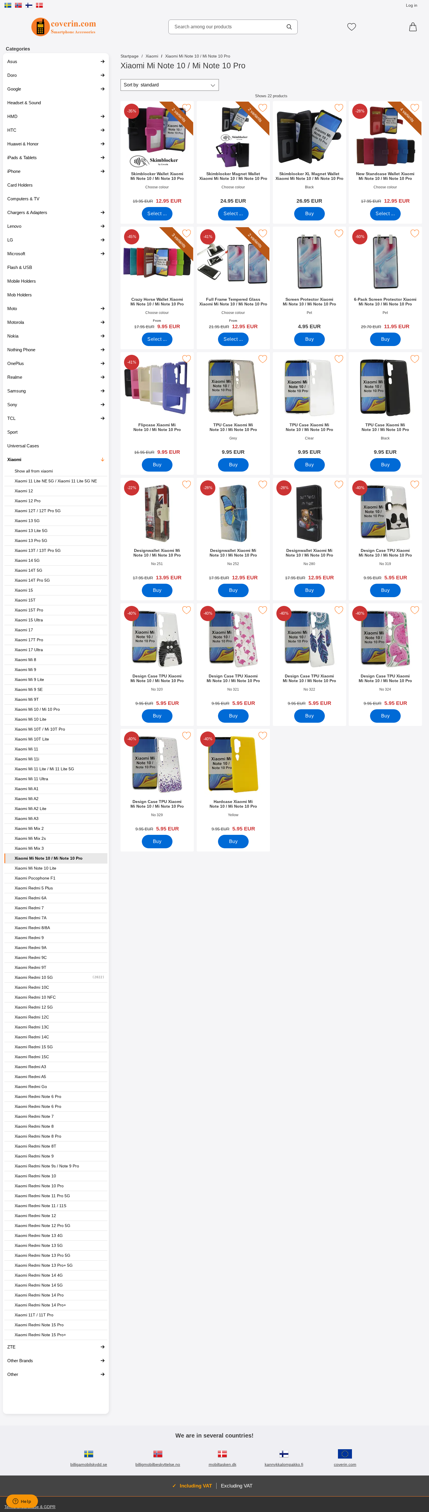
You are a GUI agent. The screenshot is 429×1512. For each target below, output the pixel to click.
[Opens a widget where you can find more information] (22, 1501)
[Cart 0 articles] (414, 27)
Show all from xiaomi (34, 471)
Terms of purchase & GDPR (29, 1506)
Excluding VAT (236, 1486)
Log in (411, 5)
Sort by (141, 84)
